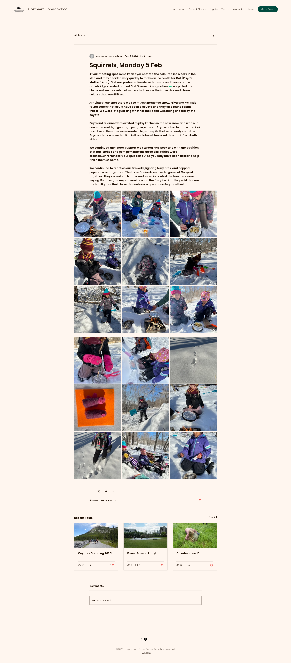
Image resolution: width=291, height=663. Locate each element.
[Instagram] (145, 639)
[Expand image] (97, 214)
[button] (212, 35)
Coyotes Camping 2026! (95, 553)
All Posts (79, 35)
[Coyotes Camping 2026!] (96, 535)
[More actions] (200, 56)
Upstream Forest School (48, 9)
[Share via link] (113, 491)
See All (213, 517)
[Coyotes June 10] (195, 535)
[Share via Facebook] (90, 491)
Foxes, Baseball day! (141, 553)
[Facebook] (140, 639)
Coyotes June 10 (187, 553)
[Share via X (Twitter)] (98, 491)
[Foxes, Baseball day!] (145, 535)
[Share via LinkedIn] (105, 491)
